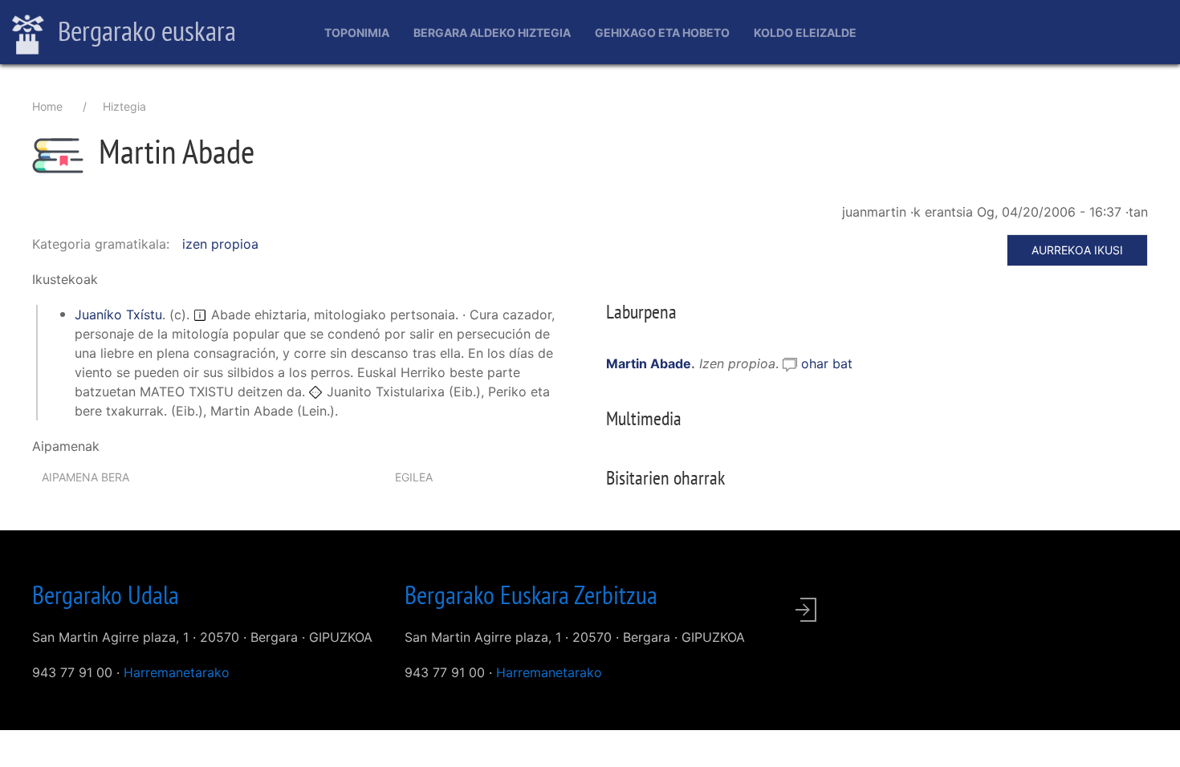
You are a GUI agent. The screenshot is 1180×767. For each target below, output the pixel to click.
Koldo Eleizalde (805, 32)
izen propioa (220, 244)
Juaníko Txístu (118, 314)
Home (47, 106)
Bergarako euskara (144, 30)
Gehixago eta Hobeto (662, 32)
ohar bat (826, 363)
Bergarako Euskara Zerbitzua (531, 594)
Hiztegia (124, 106)
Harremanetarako (177, 672)
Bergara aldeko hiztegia (492, 32)
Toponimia (356, 32)
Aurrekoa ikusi (1077, 250)
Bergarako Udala (105, 594)
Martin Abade (648, 363)
